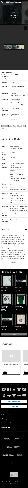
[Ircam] (19, 439)
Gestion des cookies (14, 483)
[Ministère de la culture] (14, 474)
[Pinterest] (8, 396)
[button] (14, 139)
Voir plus (14, 334)
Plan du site (11, 481)
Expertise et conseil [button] (6, 423)
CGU (15, 481)
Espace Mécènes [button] (5, 427)
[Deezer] (14, 396)
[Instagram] (3, 390)
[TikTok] (24, 390)
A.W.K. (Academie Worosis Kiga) (17, 163)
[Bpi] (9, 439)
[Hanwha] (14, 464)
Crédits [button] (2, 69)
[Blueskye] (19, 390)
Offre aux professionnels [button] (7, 419)
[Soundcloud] (19, 396)
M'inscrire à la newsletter (14, 401)
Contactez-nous (14, 406)
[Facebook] (8, 390)
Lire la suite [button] (14, 262)
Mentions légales (5, 481)
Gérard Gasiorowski (6, 72)
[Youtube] (24, 396)
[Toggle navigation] (25, 2)
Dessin (12, 82)
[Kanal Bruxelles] (9, 456)
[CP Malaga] (18, 448)
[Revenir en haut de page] (25, 485)
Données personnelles (21, 481)
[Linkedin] (3, 396)
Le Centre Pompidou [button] (6, 415)
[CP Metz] (10, 448)
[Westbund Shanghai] (20, 456)
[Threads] (14, 390)
